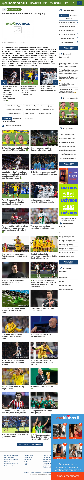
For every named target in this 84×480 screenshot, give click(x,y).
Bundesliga (27, 459)
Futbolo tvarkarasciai (11, 464)
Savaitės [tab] (73, 16)
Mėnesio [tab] (69, 19)
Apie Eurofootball (36, 472)
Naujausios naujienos (11, 455)
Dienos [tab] (64, 16)
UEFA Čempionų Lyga (13, 106)
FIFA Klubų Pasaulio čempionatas (49, 464)
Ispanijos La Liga (48, 109)
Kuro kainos (63, 277)
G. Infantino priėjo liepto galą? (69, 22)
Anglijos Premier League (13, 109)
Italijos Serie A (29, 113)
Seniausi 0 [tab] (28, 118)
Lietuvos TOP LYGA (45, 113)
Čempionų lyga (28, 455)
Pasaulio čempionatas (50, 455)
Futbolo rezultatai (9, 466)
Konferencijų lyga (46, 106)
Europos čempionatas (50, 457)
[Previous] (4, 82)
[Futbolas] (4, 9)
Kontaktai (27, 472)
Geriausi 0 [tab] (7, 118)
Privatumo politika (48, 472)
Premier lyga (28, 457)
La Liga (26, 461)
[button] (67, 3)
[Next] (55, 82)
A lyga (26, 464)
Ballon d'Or (7, 461)
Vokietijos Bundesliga (32, 109)
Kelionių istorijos (65, 285)
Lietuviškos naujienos (11, 459)
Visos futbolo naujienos (30, 444)
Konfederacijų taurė (49, 467)
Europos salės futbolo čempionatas (50, 460)
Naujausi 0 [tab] (17, 118)
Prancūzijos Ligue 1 (15, 113)
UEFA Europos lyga (31, 106)
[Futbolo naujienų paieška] (73, 3)
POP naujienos (9, 457)
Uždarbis (62, 281)
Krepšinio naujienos (66, 289)
